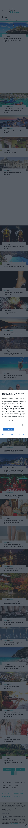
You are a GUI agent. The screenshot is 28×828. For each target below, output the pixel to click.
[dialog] (14, 414)
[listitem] (14, 421)
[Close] (24, 393)
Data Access (14, 434)
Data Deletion (5, 434)
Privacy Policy (22, 434)
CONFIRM (9, 429)
